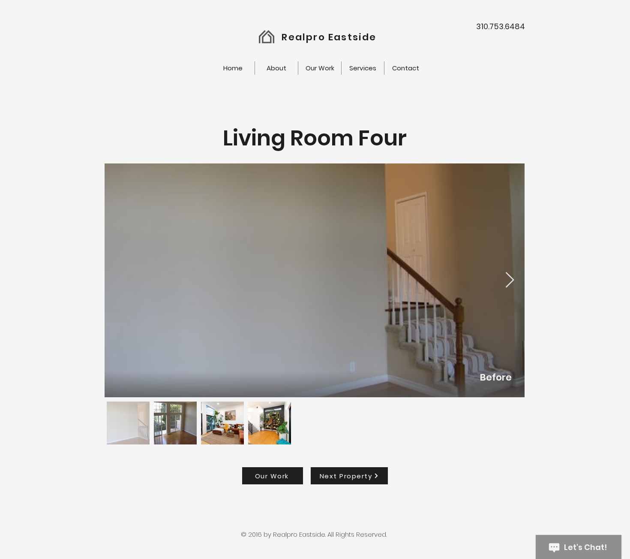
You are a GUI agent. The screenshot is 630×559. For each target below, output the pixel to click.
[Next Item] (510, 280)
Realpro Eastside (329, 37)
